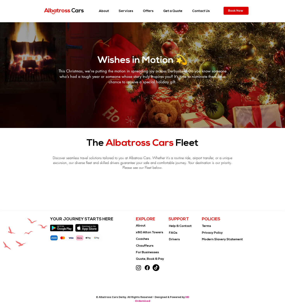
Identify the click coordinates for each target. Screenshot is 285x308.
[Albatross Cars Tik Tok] (156, 267)
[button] (126, 11)
